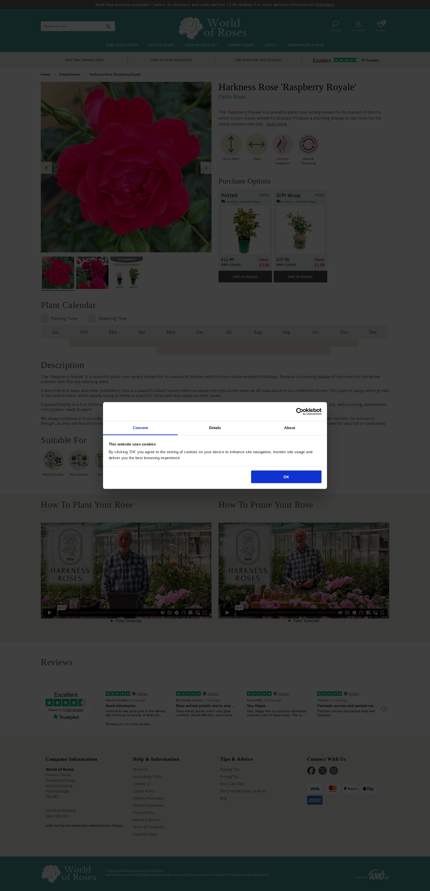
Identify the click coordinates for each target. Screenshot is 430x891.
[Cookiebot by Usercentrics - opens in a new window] (300, 411)
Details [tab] (215, 428)
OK (286, 477)
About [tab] (289, 428)
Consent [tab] (140, 428)
